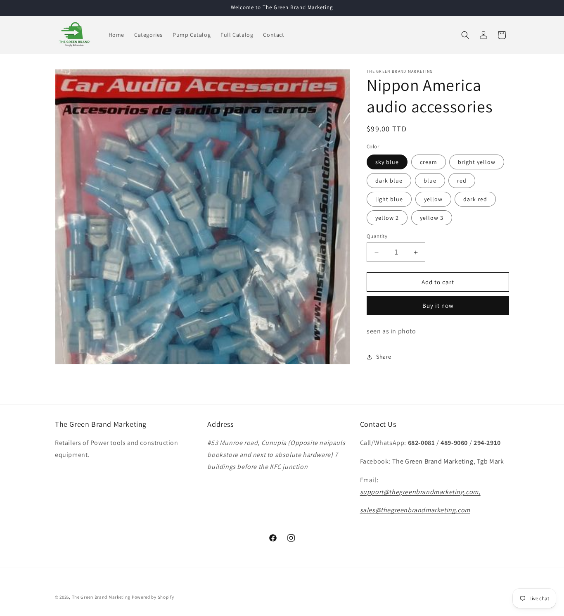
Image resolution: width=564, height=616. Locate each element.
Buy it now (438, 305)
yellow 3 (431, 217)
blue (430, 180)
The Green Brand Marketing (433, 461)
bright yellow (476, 162)
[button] (465, 35)
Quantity (377, 236)
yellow (433, 199)
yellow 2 (387, 217)
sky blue (387, 162)
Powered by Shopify (153, 597)
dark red (475, 199)
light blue (389, 199)
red (462, 180)
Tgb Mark (490, 461)
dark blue (389, 180)
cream (428, 162)
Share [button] (383, 356)
